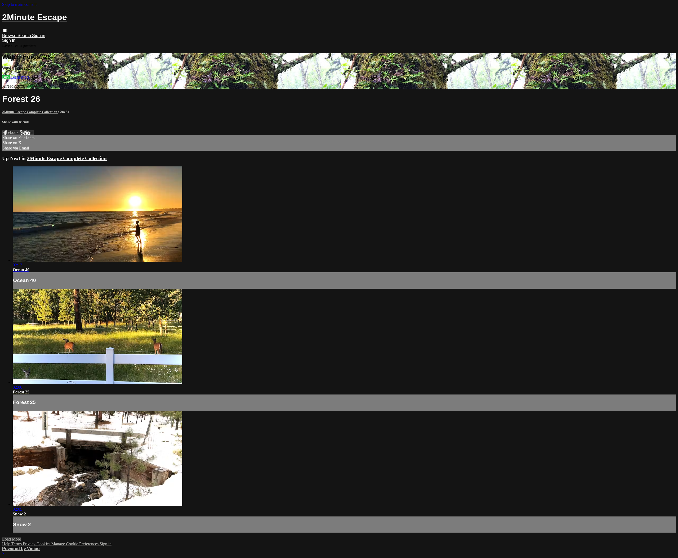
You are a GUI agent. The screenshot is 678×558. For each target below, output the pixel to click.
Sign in (38, 35)
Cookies (44, 544)
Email (29, 132)
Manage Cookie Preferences (75, 544)
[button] (5, 30)
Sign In (8, 40)
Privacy (30, 544)
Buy (6, 77)
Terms (17, 544)
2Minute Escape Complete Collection (30, 112)
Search (24, 35)
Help (6, 544)
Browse (9, 35)
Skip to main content (19, 4)
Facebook (11, 132)
